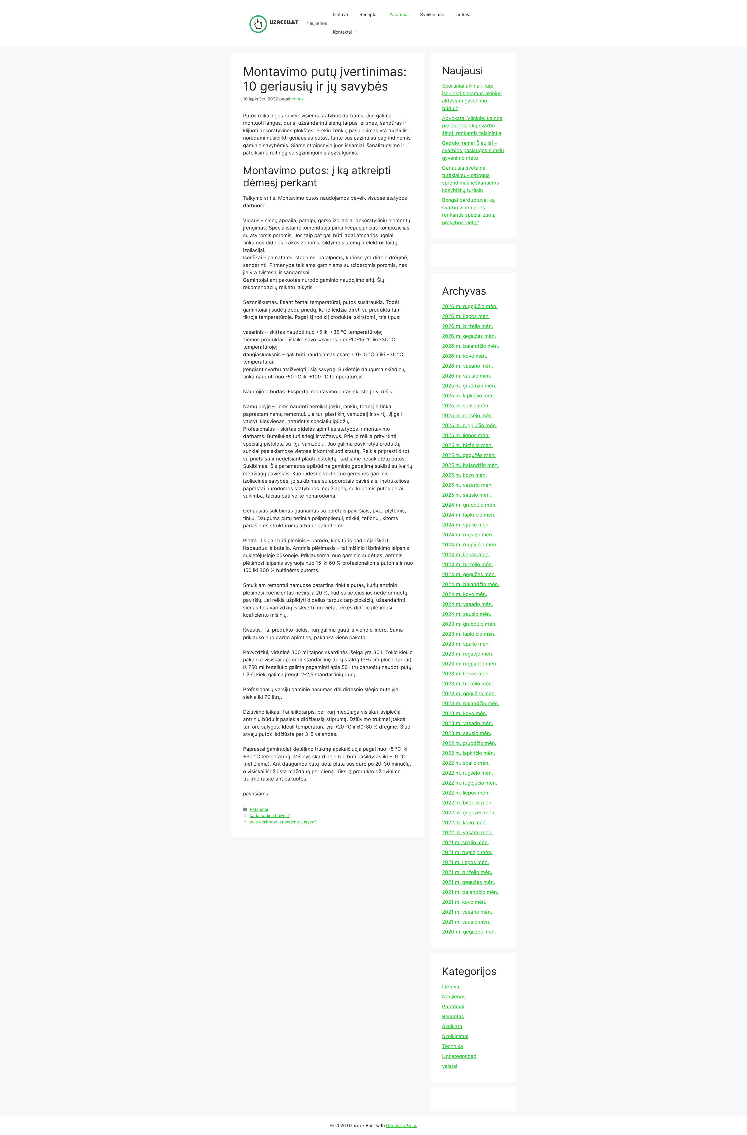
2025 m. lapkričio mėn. (468, 396)
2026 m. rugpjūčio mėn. (470, 306)
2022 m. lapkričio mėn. (468, 753)
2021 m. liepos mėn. (465, 862)
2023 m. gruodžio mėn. (469, 624)
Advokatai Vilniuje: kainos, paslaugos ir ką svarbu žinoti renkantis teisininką (473, 125)
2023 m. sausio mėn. (466, 733)
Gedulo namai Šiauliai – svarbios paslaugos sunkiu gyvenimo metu (473, 150)
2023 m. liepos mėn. (466, 674)
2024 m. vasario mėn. (467, 604)
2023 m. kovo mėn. (464, 713)
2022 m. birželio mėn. (467, 803)
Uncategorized (459, 1056)
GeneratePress (401, 1125)
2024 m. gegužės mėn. (469, 574)
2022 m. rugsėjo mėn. (467, 773)
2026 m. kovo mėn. (464, 356)
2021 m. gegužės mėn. (468, 882)
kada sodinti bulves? (270, 815)
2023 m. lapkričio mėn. (468, 634)
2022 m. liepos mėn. (466, 793)
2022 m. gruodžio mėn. (469, 743)
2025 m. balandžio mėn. (470, 465)
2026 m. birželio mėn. (467, 326)
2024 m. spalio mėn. (466, 525)
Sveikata (452, 1026)
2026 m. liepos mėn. (466, 316)
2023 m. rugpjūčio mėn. (470, 664)
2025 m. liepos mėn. (466, 435)
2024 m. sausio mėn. (466, 614)
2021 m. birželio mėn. (467, 872)
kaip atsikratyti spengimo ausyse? (283, 821)
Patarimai (399, 14)
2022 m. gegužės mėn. (469, 813)
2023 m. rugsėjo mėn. (467, 654)
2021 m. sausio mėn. (466, 922)
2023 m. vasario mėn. (467, 723)
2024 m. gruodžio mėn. (469, 505)
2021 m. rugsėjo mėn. (467, 852)
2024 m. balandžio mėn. (470, 584)
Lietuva (340, 14)
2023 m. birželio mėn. (467, 683)
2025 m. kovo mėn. (464, 475)
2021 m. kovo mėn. (464, 902)
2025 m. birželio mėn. (467, 445)
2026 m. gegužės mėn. (469, 336)
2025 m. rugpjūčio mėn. (469, 425)
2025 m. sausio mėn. (466, 495)
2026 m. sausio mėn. (466, 376)
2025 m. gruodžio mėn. (469, 386)
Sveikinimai (432, 14)
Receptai (368, 14)
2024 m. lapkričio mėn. (468, 515)
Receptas (453, 1016)
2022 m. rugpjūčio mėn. (469, 783)
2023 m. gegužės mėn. (469, 693)
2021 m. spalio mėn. (465, 842)
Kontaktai (342, 32)
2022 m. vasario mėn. (467, 832)
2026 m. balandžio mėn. (470, 346)
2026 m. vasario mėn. (467, 366)
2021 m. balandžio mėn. (470, 892)
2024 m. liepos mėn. (466, 554)
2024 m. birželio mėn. (467, 564)
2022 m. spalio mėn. (466, 763)
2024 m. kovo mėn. (464, 594)
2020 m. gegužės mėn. (469, 932)
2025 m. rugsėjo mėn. (467, 415)
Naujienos (453, 997)
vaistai (449, 1066)
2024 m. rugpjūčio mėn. (470, 544)
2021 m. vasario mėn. (467, 912)
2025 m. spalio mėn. (466, 406)
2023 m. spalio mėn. (466, 644)
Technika (452, 1046)
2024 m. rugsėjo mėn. (467, 535)
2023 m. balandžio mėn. (470, 703)
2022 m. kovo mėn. (464, 822)
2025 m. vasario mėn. (467, 485)
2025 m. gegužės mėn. (469, 455)
